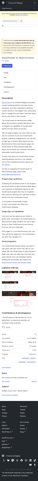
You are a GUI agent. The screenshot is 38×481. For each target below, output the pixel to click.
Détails (6, 73)
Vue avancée (6, 367)
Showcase (23, 406)
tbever (7, 61)
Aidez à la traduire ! (22, 15)
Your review (6, 381)
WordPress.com (8, 438)
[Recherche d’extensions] (21, 21)
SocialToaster (6, 102)
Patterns (23, 416)
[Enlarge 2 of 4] (34, 273)
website (7, 165)
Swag (23, 432)
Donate (23, 428)
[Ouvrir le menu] (35, 3)
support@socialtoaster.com (11, 174)
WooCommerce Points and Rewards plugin (16, 262)
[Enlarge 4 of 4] (34, 293)
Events (22, 425)
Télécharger (7, 65)
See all (34, 381)
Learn (4, 422)
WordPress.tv (7, 432)
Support (6, 92)
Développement (9, 87)
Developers (6, 428)
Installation (7, 82)
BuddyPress (7, 447)
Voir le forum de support (10, 395)
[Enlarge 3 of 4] (16, 284)
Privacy (4, 416)
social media (22, 362)
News (4, 410)
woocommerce (31, 362)
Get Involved (24, 422)
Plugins (22, 413)
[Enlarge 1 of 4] (16, 273)
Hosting (4, 413)
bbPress (5, 444)
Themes (22, 410)
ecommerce (25, 358)
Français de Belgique (13, 456)
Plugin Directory (7, 8)
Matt (4, 441)
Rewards (33, 358)
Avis (5, 77)
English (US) (32, 354)
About (4, 406)
